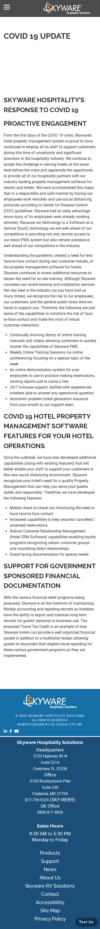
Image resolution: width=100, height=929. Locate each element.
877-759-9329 (37, 800)
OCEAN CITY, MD (70, 724)
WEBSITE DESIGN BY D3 (36, 724)
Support (50, 861)
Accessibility (50, 902)
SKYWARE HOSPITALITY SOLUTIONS (56, 716)
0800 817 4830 (50, 812)
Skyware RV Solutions (50, 886)
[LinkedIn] (5, 731)
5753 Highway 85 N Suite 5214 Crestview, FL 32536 (50, 762)
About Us (50, 878)
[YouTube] (16, 731)
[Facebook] (10, 731)
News (50, 869)
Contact (50, 894)
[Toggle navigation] (7, 7)
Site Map (50, 910)
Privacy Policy (50, 919)
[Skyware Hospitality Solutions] (66, 8)
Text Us (86, 922)
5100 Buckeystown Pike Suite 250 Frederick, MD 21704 (50, 787)
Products (50, 853)
